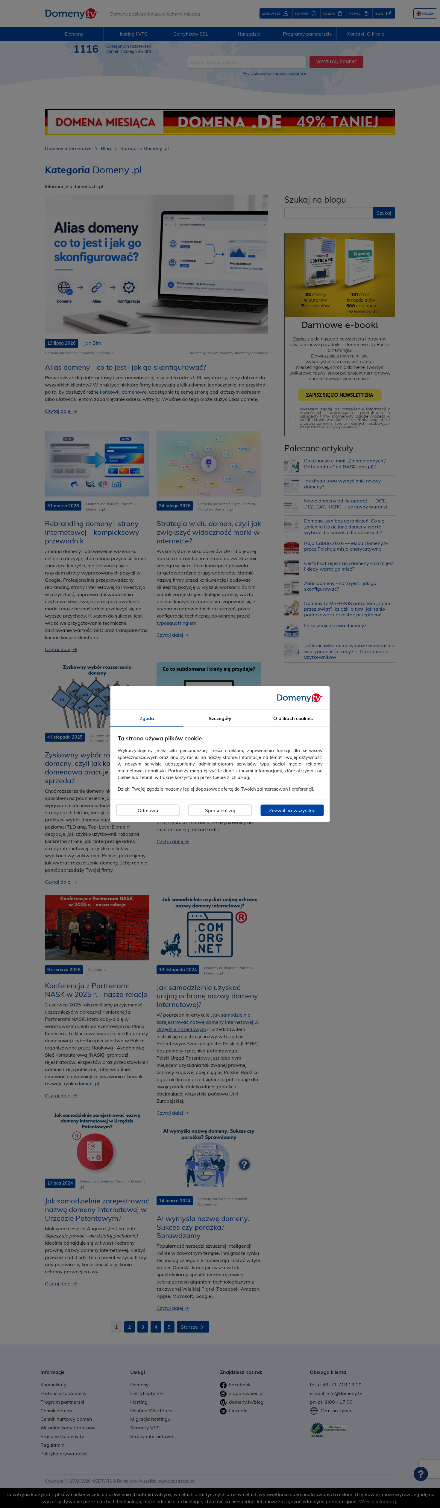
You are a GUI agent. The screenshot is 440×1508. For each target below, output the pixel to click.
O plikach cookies (293, 718)
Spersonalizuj (220, 810)
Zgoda (146, 718)
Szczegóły (220, 718)
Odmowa (148, 810)
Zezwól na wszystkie (292, 810)
